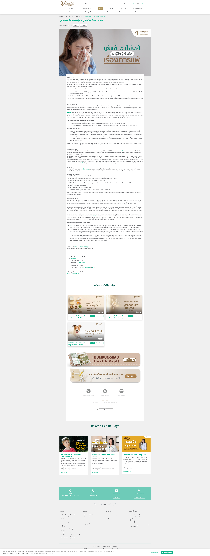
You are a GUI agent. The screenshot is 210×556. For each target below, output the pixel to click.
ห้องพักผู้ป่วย (133, 521)
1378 (93, 267)
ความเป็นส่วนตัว (96, 546)
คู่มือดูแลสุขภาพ (111, 519)
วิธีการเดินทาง (139, 497)
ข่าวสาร (109, 517)
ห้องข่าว (86, 519)
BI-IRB (63, 531)
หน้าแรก (61, 16)
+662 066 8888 (86, 267)
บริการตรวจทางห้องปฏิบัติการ (68, 529)
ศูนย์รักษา (132, 519)
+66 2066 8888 (138, 8)
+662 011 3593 (81, 262)
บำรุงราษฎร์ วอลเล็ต (66, 539)
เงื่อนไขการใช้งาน (106, 546)
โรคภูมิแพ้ (76, 25)
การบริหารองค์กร (88, 521)
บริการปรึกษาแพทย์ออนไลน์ (68, 515)
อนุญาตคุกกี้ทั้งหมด (167, 552)
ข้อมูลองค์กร (87, 517)
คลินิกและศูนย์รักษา (88, 11)
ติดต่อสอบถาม (138, 11)
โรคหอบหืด (83, 25)
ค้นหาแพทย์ (71, 11)
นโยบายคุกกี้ (114, 546)
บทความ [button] (108, 511)
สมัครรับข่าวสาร (65, 527)
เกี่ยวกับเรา (71, 8)
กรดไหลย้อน (94, 216)
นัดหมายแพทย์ (122, 11)
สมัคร (116, 497)
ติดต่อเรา (123, 8)
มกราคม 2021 (79, 16)
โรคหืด (82, 163)
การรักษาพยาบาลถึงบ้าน (67, 533)
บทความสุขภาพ (69, 16)
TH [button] (142, 3)
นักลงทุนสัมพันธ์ (88, 515)
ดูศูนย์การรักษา (65, 525)
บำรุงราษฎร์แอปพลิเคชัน (136, 517)
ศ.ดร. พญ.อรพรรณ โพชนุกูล (82, 246)
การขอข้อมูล (87, 523)
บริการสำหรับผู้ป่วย (86, 8)
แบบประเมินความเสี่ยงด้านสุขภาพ (69, 537)
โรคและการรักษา (105, 11)
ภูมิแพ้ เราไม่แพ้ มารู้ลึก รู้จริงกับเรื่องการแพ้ (95, 16)
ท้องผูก (71, 225)
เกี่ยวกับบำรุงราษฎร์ (135, 515)
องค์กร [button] (85, 511)
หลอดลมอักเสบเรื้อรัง (123, 151)
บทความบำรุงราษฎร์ (112, 515)
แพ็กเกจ (100, 8)
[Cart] (138, 3)
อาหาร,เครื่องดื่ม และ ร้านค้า (137, 523)
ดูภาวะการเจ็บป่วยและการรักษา (68, 523)
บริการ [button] (62, 511)
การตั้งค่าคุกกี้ (154, 552)
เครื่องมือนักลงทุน (88, 525)
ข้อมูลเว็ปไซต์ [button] (133, 511)
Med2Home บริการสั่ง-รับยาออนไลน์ (70, 535)
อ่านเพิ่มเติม (64, 472)
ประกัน (111, 8)
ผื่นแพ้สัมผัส (86, 169)
